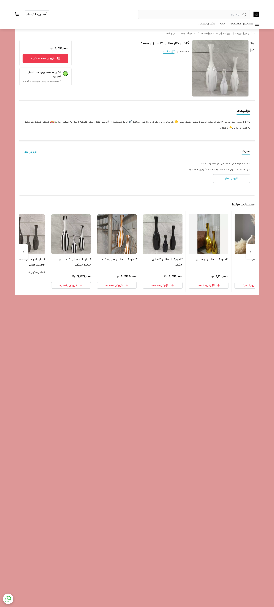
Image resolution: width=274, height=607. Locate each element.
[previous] (250, 251)
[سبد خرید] (17, 14)
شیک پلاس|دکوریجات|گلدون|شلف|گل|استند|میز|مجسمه (228, 33)
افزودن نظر (30, 152)
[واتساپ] (8, 599)
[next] (23, 251)
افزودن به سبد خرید (42, 58)
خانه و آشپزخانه (188, 33)
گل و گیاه (170, 33)
